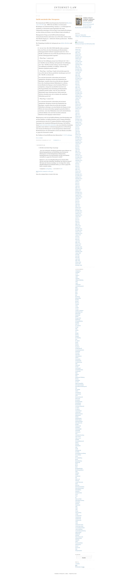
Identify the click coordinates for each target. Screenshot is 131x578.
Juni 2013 (77, 183)
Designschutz (78, 318)
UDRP (76, 514)
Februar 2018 (78, 104)
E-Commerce (78, 325)
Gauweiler (77, 354)
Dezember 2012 (78, 192)
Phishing (77, 444)
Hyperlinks (77, 380)
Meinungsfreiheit (79, 421)
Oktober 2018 (78, 95)
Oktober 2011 (78, 213)
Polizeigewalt (78, 450)
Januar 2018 (77, 105)
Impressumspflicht (79, 383)
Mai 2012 (77, 203)
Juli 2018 (77, 99)
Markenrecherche (79, 413)
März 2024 (77, 52)
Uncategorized (78, 515)
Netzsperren (77, 432)
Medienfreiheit (78, 418)
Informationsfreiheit (79, 385)
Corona (76, 309)
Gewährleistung (78, 362)
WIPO (76, 541)
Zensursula (77, 547)
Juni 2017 (77, 110)
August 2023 (78, 60)
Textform (77, 503)
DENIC (77, 316)
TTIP (76, 509)
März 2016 (77, 133)
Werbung (77, 535)
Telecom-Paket (78, 499)
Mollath (77, 424)
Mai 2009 (77, 257)
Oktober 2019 (78, 79)
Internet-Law (65, 7)
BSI (76, 295)
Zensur (76, 546)
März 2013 (77, 187)
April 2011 (77, 222)
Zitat (76, 549)
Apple (76, 283)
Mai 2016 (77, 130)
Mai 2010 (77, 239)
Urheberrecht (78, 518)
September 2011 (78, 215)
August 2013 (78, 180)
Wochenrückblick (79, 543)
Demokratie (77, 315)
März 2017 (77, 114)
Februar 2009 (78, 262)
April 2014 (77, 168)
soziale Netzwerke (79, 482)
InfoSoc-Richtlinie (65, 43)
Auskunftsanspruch (79, 286)
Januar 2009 (77, 263)
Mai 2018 (77, 101)
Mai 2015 (77, 148)
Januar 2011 (77, 227)
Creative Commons (79, 310)
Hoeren (76, 378)
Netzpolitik (77, 430)
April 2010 (77, 241)
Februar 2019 (78, 89)
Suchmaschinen (78, 492)
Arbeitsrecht (77, 284)
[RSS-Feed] (79, 42)
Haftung (77, 374)
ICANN (77, 381)
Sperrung (77, 485)
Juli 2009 (77, 254)
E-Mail (76, 327)
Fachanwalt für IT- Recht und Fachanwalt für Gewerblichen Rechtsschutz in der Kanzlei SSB (84, 25)
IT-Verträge (77, 389)
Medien (77, 416)
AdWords (77, 278)
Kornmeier (77, 400)
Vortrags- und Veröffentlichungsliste (83, 36)
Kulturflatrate (78, 403)
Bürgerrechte (78, 298)
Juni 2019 (77, 83)
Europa (76, 343)
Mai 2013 (77, 184)
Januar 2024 (77, 55)
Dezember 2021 (78, 69)
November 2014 (78, 157)
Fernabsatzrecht (78, 348)
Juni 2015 (77, 146)
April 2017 (77, 113)
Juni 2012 (77, 201)
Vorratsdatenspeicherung (80, 530)
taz (75, 497)
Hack (76, 372)
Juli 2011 (77, 218)
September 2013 (78, 178)
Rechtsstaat (77, 462)
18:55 (61, 168)
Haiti (76, 375)
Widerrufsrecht (78, 538)
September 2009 (78, 251)
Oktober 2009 (78, 250)
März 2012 (77, 206)
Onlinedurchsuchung (79, 435)
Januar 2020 (77, 76)
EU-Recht (77, 340)
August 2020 (78, 72)
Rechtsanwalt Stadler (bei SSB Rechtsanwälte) (85, 43)
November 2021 (78, 70)
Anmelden (77, 563)
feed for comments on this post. (44, 171)
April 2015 (77, 149)
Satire (76, 471)
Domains (77, 322)
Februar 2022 (78, 67)
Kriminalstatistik (78, 401)
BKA (76, 292)
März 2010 (77, 242)
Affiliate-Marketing (79, 280)
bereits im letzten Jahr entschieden (47, 125)
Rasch (76, 459)
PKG (76, 447)
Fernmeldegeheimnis (79, 350)
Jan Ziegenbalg (48, 168)
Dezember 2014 (78, 155)
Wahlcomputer (78, 532)
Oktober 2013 (78, 177)
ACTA (76, 274)
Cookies (77, 307)
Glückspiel (77, 365)
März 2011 (77, 224)
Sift (76, 477)
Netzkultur (77, 427)
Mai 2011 (77, 221)
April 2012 (77, 204)
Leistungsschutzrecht (79, 406)
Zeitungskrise (78, 544)
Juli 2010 (77, 236)
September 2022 (78, 64)
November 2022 (78, 61)
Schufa (76, 474)
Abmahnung (78, 271)
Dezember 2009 (78, 247)
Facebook (77, 346)
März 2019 (77, 87)
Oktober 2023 (78, 58)
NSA (76, 433)
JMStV (76, 391)
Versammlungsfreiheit (80, 527)
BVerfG (77, 301)
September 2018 (78, 96)
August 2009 (78, 253)
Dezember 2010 (78, 228)
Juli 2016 (77, 127)
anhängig (69, 135)
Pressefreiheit (78, 454)
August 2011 (78, 216)
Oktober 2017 (78, 108)
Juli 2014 (77, 163)
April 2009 (77, 259)
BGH (76, 290)
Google (76, 366)
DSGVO (77, 324)
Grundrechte (78, 371)
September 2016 (78, 124)
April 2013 (77, 186)
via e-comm (39, 138)
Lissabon (77, 407)
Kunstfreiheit (78, 404)
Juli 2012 (77, 200)
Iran (76, 388)
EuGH (76, 342)
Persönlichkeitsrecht (79, 441)
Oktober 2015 (78, 140)
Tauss (76, 496)
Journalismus (78, 392)
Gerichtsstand (78, 360)
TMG (76, 508)
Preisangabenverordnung (80, 453)
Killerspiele (77, 398)
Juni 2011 (77, 219)
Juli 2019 (77, 81)
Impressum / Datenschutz (80, 35)
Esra (76, 339)
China (76, 306)
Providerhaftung (78, 458)
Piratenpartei (78, 445)
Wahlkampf (77, 533)
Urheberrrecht (78, 520)
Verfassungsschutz (79, 526)
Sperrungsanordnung (79, 486)
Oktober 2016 (78, 122)
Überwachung (78, 512)
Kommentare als (79, 567)
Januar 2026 (77, 49)
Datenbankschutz (79, 312)
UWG (76, 523)
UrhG (76, 521)
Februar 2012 (78, 207)
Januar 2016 (77, 136)
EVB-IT (77, 345)
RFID (76, 464)
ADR (76, 277)
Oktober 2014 (78, 158)
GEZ (76, 363)
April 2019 (77, 86)
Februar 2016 (78, 134)
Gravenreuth (78, 368)
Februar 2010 (78, 244)
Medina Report (78, 419)
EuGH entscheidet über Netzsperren (47, 19)
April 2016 (77, 131)
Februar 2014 (78, 171)
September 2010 (78, 233)
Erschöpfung (78, 337)
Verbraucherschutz (79, 524)
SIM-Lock (77, 479)
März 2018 (77, 102)
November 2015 (78, 139)
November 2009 (78, 248)
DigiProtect (77, 319)
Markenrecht (78, 415)
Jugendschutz (78, 394)
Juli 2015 (77, 145)
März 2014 (77, 169)
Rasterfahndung (78, 461)
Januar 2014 (77, 172)
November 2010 (78, 230)
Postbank (77, 451)
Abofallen (77, 272)
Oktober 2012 (78, 195)
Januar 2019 (77, 90)
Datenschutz (77, 313)
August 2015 (78, 143)
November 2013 (78, 175)
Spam (76, 483)
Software (77, 480)
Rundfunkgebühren (79, 470)
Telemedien (77, 502)
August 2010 (78, 235)
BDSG (76, 289)
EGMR (76, 333)
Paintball (77, 439)
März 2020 (77, 75)
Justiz (76, 395)
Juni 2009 (77, 256)
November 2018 (78, 93)
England (77, 336)
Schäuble (77, 473)
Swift (76, 494)
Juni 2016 (77, 128)
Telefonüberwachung (79, 500)
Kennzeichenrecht (79, 397)
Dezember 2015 (78, 137)
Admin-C (77, 275)
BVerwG (77, 303)
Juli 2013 (77, 181)
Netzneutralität (78, 429)
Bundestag (77, 296)
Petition (77, 442)
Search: (78, 554)
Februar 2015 (78, 152)
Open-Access (78, 438)
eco (76, 331)
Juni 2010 (77, 238)
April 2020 (77, 73)
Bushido (77, 299)
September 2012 (78, 196)
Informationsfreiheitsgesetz (81, 386)
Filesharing (77, 351)
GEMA (77, 357)
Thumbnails (77, 505)
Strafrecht (77, 491)
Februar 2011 (78, 225)
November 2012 (78, 193)
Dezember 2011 (78, 210)
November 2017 (78, 107)
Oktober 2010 (78, 231)
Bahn (76, 287)
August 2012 (78, 198)
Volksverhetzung (78, 529)
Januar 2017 (77, 117)
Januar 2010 (77, 245)
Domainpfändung (79, 321)
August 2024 (78, 51)
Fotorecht (77, 353)
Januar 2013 (77, 190)
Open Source (78, 436)
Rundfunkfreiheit (79, 468)
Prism (76, 456)
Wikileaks (77, 540)
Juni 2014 (77, 165)
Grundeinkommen (79, 369)
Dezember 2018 (78, 92)
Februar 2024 (78, 54)
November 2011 (78, 212)
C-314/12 (64, 135)
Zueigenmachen (78, 550)
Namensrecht (78, 426)
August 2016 (78, 125)
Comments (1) (57, 140)
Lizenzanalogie (78, 410)
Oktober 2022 (78, 63)
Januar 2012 (77, 209)
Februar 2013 (78, 189)
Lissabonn (77, 409)
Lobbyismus (78, 412)
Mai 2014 (77, 166)
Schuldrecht (77, 476)
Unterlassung (78, 517)
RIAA (76, 465)
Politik (76, 448)
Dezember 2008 (78, 265)
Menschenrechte (78, 423)
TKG (76, 506)
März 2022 (77, 66)
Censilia (77, 304)
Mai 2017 (77, 111)
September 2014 (78, 160)
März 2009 (77, 260)
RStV (76, 467)
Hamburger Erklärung (80, 377)
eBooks (77, 330)
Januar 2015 (77, 154)
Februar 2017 (78, 116)
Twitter (76, 511)
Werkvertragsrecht (79, 536)
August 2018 (78, 98)
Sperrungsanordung (79, 488)
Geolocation (77, 359)
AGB (76, 281)
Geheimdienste (78, 356)
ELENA (77, 334)
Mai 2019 (77, 84)
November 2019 (78, 78)
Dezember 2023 (78, 57)
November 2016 (78, 120)
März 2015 (77, 151)
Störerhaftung (78, 489)
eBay (76, 328)
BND (76, 293)
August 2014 (78, 162)
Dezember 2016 (78, 119)
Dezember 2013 (78, 174)
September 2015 (78, 142)
